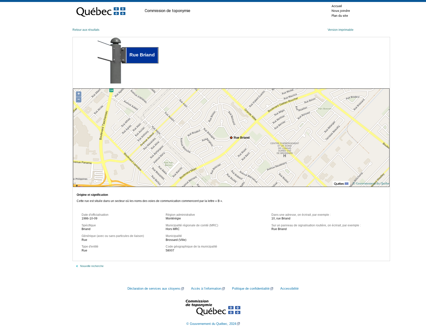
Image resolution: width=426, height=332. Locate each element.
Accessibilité (289, 288)
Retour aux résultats (85, 30)
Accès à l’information (206, 288)
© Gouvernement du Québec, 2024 (211, 324)
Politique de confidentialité (250, 288)
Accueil (337, 6)
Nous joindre (341, 11)
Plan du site (340, 15)
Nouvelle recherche (92, 266)
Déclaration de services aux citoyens (153, 288)
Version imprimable (341, 30)
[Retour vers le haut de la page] (414, 305)
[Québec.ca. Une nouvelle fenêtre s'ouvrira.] (100, 11)
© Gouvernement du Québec (372, 183)
